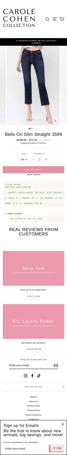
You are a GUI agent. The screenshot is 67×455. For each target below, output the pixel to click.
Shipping (23, 143)
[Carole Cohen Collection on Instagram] (25, 376)
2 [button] (33, 129)
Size (23, 153)
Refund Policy (33, 410)
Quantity (39, 153)
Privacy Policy (33, 406)
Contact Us (33, 419)
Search (33, 397)
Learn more (33, 349)
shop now (33, 296)
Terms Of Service (33, 415)
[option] (33, 42)
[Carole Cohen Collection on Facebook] (32, 376)
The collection (33, 387)
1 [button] (30, 128)
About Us (33, 401)
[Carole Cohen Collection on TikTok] (39, 376)
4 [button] (38, 129)
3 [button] (35, 129)
